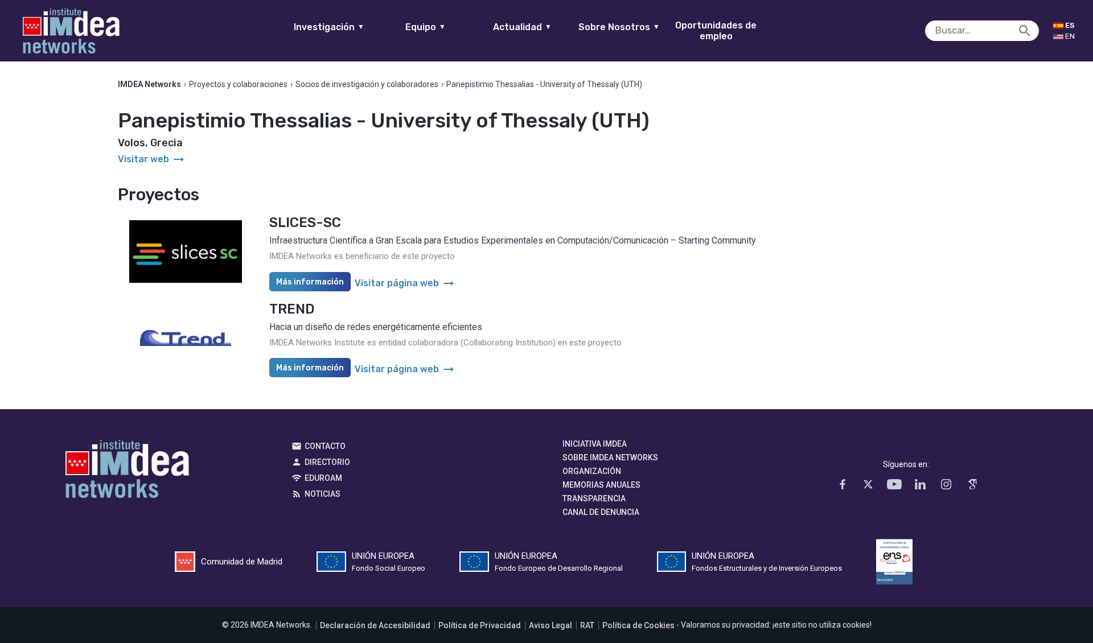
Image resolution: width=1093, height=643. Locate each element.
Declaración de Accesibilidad (375, 625)
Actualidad (522, 27)
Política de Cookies (638, 625)
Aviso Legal (550, 625)
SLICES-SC (305, 222)
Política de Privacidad (479, 625)
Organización (591, 471)
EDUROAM (323, 478)
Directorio (327, 462)
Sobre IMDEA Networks (610, 457)
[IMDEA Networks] (71, 30)
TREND (292, 309)
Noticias (322, 493)
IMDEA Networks (127, 472)
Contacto (325, 446)
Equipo (425, 27)
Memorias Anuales (601, 484)
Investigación (329, 27)
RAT (587, 625)
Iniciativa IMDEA (594, 443)
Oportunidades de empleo (716, 31)
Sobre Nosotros (619, 27)
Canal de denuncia (600, 512)
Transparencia (594, 498)
